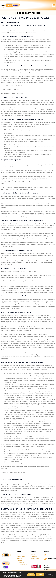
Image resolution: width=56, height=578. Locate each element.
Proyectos (19, 558)
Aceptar (31, 574)
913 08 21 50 (51, 555)
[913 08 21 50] (45, 555)
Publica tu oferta (35, 558)
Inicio (18, 555)
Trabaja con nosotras (22, 564)
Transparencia (20, 562)
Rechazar (40, 574)
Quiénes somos (21, 556)
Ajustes (49, 574)
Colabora (19, 560)
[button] (53, 5)
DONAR (6, 563)
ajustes (18, 576)
